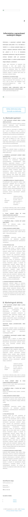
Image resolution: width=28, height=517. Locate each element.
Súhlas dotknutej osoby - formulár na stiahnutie (14, 110)
